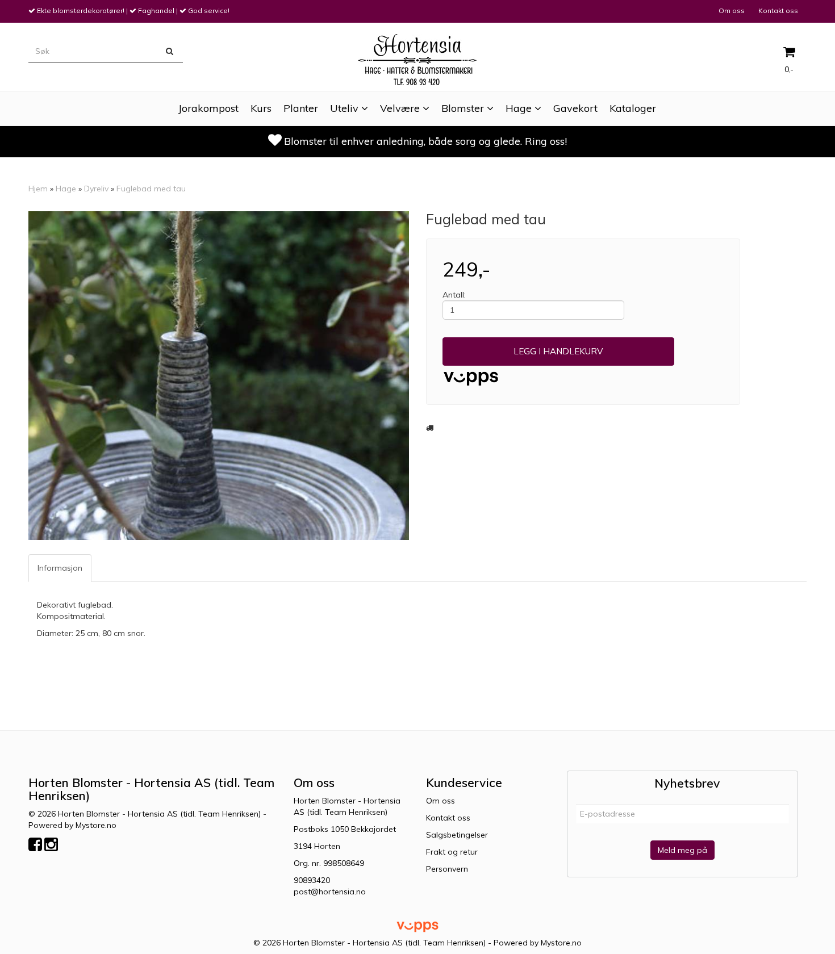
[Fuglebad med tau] (218, 375)
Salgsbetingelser (457, 835)
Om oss (732, 10)
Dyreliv (96, 188)
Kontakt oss (778, 10)
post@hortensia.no (330, 891)
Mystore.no (96, 825)
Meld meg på (682, 850)
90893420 (312, 880)
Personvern (447, 869)
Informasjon (59, 568)
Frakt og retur (452, 852)
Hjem (38, 188)
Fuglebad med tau (151, 188)
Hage (66, 188)
